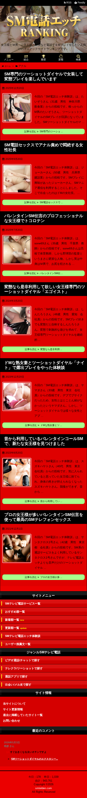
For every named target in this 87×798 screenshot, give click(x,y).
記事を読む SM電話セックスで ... (43, 202)
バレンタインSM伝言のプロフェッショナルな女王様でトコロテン (43, 218)
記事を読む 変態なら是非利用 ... (43, 349)
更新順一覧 (16, 627)
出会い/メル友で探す (18, 684)
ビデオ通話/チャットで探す (22, 660)
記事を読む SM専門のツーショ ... (43, 131)
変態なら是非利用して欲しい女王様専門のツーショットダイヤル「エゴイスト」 (44, 289)
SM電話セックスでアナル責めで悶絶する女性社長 (43, 147)
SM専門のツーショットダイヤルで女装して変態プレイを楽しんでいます (43, 76)
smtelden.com (43, 788)
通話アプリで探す (16, 676)
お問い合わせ (11, 720)
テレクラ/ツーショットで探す (24, 668)
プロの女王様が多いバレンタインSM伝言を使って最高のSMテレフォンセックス (43, 517)
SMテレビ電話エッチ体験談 (22, 636)
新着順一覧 (14, 619)
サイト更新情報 (13, 709)
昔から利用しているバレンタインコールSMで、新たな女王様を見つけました (43, 441)
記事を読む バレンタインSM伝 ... (43, 273)
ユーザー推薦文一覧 (18, 644)
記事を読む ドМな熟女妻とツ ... (43, 425)
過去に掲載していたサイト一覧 (23, 715)
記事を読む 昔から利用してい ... (43, 501)
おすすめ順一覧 (15, 611)
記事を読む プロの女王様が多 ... (43, 577)
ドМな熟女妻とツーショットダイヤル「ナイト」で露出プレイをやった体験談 (44, 365)
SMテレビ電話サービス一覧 (22, 603)
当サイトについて (14, 703)
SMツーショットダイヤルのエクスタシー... (34, 758)
